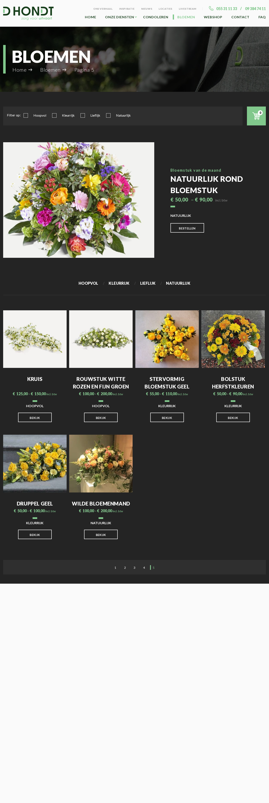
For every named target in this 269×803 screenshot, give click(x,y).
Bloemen (186, 17)
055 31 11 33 (226, 8)
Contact (240, 17)
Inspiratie (127, 8)
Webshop (213, 17)
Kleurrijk (68, 115)
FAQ (262, 17)
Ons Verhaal (103, 8)
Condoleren (155, 17)
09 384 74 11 (255, 8)
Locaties (165, 8)
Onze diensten (119, 17)
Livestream (187, 8)
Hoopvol (39, 115)
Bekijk (35, 418)
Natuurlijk (123, 115)
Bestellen (187, 228)
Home (90, 17)
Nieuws (146, 8)
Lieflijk (95, 115)
